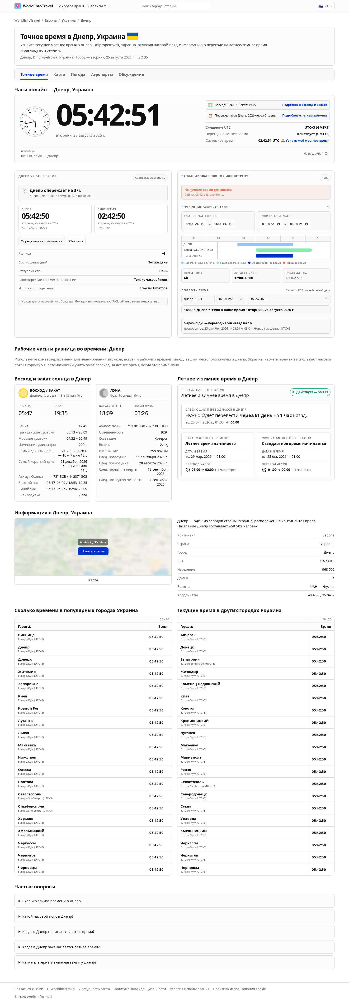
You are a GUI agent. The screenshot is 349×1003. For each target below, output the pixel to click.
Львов (23, 732)
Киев (22, 696)
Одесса (24, 769)
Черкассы (27, 843)
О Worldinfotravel (61, 989)
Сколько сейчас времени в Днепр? (52, 900)
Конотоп (187, 708)
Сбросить (76, 241)
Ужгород (188, 818)
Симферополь (31, 806)
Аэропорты (102, 74)
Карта (59, 74)
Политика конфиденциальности (140, 989)
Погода (78, 74)
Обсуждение (131, 74)
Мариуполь (191, 757)
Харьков (25, 818)
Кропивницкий (194, 720)
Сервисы (95, 6)
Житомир (27, 671)
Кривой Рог (28, 708)
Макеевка (27, 745)
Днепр (24, 647)
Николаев (27, 757)
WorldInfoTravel (27, 20)
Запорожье (28, 684)
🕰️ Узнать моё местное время (305, 140)
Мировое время (71, 6)
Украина (69, 20)
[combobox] (174, 6)
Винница (26, 635)
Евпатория (190, 659)
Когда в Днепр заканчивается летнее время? (61, 947)
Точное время (34, 74)
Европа (51, 20)
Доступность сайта (94, 989)
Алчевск (187, 635)
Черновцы (27, 867)
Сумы (185, 806)
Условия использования (189, 989)
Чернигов (27, 855)
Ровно (185, 769)
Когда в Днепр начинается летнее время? (58, 931)
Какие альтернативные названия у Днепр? (59, 962)
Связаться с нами (28, 989)
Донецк (25, 659)
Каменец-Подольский (200, 684)
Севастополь (29, 794)
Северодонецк (193, 794)
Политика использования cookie (239, 989)
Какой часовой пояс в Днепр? (48, 916)
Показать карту (93, 551)
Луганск (25, 720)
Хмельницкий (31, 830)
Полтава (25, 781)
